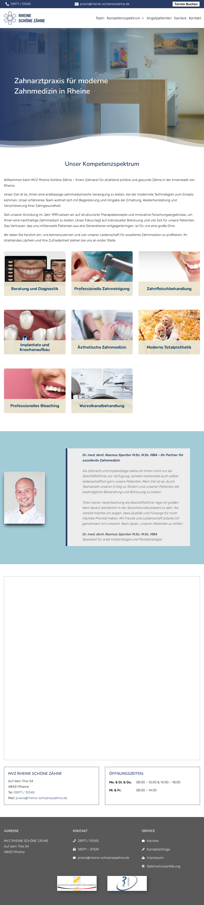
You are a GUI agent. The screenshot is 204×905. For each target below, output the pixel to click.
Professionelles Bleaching (34, 405)
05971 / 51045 (24, 792)
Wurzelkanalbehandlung (101, 405)
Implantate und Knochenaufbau (35, 347)
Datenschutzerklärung (163, 866)
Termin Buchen (186, 4)
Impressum (155, 858)
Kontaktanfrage (158, 849)
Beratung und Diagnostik (34, 288)
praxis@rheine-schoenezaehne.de (41, 798)
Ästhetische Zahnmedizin (101, 347)
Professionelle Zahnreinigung (101, 288)
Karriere (153, 841)
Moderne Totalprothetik (169, 347)
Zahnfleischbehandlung (169, 288)
